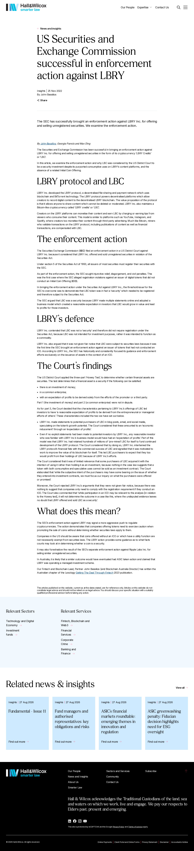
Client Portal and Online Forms (126, 842)
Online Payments (105, 842)
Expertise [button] (142, 7)
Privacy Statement (149, 842)
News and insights (50, 28)
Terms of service (135, 827)
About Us (73, 782)
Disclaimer (164, 842)
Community (112, 776)
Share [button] (43, 100)
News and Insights (78, 776)
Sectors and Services (118, 771)
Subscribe (150, 771)
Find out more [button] (16, 741)
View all (180, 687)
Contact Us (162, 7)
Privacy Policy (118, 827)
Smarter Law (75, 787)
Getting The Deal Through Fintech (94, 572)
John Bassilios (48, 94)
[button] (178, 7)
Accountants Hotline (179, 842)
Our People (127, 7)
